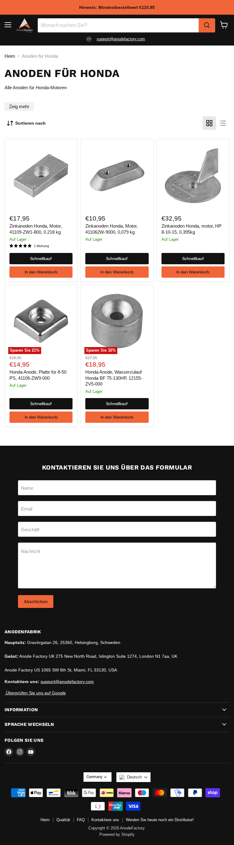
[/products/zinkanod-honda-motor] (117, 176)
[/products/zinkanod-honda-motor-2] (193, 176)
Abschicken (36, 601)
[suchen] (207, 25)
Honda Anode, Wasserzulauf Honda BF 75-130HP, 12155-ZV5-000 (113, 377)
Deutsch (134, 777)
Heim (10, 56)
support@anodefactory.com (121, 39)
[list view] (222, 123)
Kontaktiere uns (105, 820)
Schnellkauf (41, 258)
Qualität (63, 820)
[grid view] (209, 123)
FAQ (81, 820)
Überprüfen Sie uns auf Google (35, 692)
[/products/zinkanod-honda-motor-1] (41, 176)
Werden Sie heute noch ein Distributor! (160, 820)
